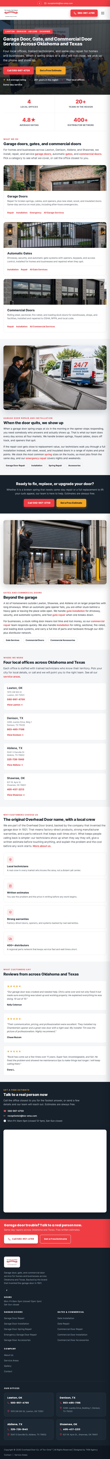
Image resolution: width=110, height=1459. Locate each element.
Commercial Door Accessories (73, 1340)
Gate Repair (63, 1323)
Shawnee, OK (16, 778)
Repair (10, 212)
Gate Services (12, 640)
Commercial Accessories (62, 640)
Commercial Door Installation (72, 1334)
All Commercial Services (42, 326)
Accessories (74, 465)
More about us (42, 845)
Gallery (7, 1366)
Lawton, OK (14, 688)
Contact (8, 1371)
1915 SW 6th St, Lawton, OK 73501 (27, 1411)
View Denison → (15, 735)
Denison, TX (15, 718)
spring (48, 454)
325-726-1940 (15, 759)
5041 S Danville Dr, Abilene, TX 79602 (28, 1434)
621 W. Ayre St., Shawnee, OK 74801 (80, 1434)
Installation (22, 212)
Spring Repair (55, 465)
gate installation (75, 611)
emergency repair (36, 458)
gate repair (58, 615)
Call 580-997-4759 (18, 70)
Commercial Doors (35, 640)
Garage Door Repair (15, 465)
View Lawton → (15, 705)
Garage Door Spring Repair (18, 1329)
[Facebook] (39, 3)
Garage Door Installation (16, 1323)
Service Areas (11, 1360)
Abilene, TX (14, 748)
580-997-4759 (16, 699)
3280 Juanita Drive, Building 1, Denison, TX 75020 (81, 1409)
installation (63, 625)
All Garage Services (54, 212)
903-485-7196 (15, 729)
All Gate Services (38, 269)
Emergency (36, 212)
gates (68, 153)
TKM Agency (92, 1450)
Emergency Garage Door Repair (20, 1334)
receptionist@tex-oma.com (60, 3)
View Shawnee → (16, 795)
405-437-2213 (15, 789)
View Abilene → (15, 765)
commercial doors (90, 153)
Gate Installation (65, 1318)
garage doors (43, 153)
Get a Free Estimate (51, 70)
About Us (8, 1355)
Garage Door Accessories (17, 1340)
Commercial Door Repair (70, 1329)
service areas (11, 676)
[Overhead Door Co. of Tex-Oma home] (11, 13)
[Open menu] (102, 13)
